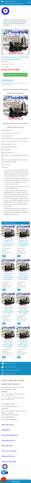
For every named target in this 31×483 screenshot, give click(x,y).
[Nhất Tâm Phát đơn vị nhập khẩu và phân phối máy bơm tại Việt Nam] (5, 11)
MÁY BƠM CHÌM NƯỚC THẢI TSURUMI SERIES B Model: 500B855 (8, 344)
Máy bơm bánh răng (9, 461)
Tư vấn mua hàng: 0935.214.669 (15, 75)
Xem (4, 256)
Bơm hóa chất (7, 446)
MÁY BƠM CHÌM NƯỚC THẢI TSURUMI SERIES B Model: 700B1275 (8, 276)
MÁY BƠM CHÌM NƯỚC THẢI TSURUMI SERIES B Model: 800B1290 (23, 242)
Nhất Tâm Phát (16, 83)
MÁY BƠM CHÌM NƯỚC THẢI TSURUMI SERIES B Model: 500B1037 (23, 344)
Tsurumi (10, 85)
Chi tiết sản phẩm (7, 80)
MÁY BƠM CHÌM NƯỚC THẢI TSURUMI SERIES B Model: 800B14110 (8, 242)
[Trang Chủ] (4, 466)
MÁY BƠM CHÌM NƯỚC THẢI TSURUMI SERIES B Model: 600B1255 (8, 310)
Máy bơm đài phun (8, 456)
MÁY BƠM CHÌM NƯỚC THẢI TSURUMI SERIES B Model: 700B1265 (23, 276)
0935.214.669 (16, 481)
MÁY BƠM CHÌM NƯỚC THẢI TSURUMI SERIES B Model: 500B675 (23, 310)
